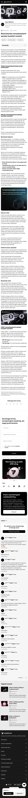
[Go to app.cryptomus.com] (8, 2)
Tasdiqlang (8, 793)
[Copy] (24, 486)
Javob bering (4, 547)
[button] (14, 45)
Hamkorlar (19, 793)
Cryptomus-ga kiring (14, 531)
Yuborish (14, 453)
